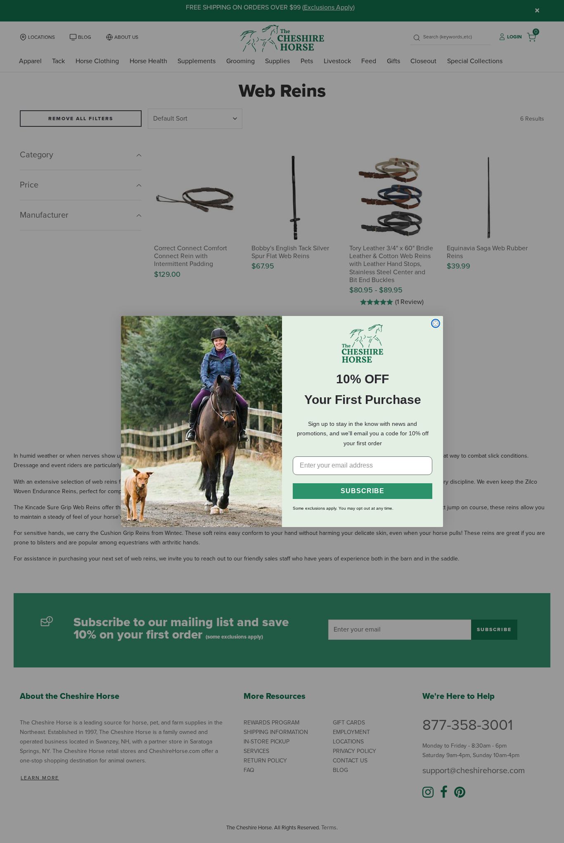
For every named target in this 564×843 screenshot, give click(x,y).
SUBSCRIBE (362, 490)
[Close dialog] (435, 323)
